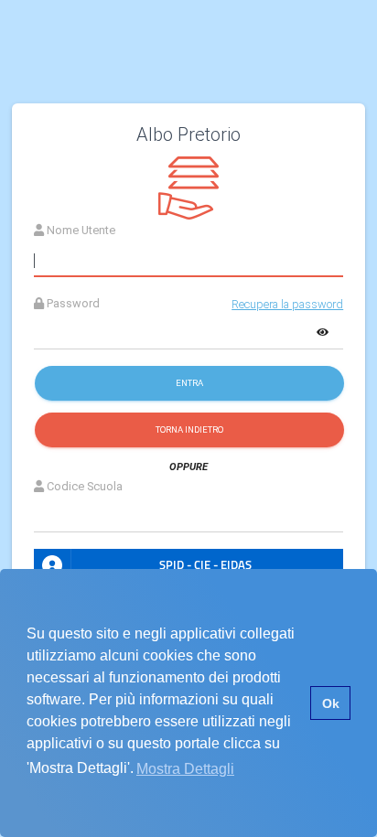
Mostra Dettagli (185, 769)
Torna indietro (189, 429)
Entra (189, 383)
